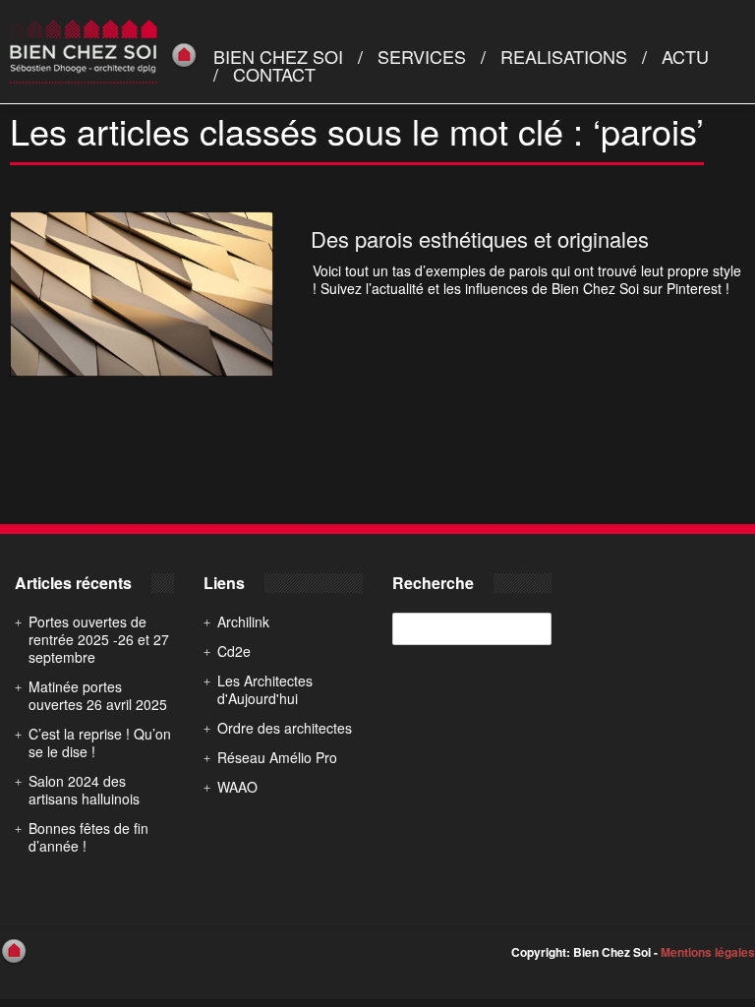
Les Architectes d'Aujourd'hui (265, 689)
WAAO (237, 787)
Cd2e (234, 651)
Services (422, 56)
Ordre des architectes (284, 728)
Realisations (563, 56)
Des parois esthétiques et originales (480, 238)
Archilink (243, 621)
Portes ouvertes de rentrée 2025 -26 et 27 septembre (99, 639)
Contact (274, 74)
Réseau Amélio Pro (277, 757)
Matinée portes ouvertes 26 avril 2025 (98, 695)
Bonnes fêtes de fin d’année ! (88, 837)
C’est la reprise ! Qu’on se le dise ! (100, 742)
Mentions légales (708, 952)
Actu (685, 56)
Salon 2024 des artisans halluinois (84, 789)
